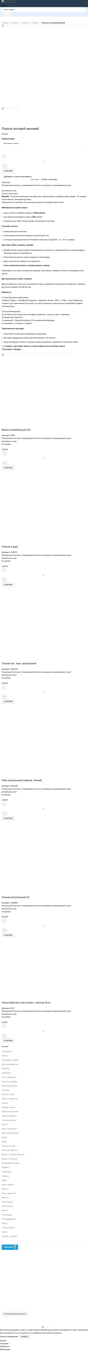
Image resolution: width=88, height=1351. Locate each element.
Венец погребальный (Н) (16, 429)
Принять (24, 1337)
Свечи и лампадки (9, 1082)
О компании (7, 1276)
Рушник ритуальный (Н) (15, 897)
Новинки (5, 1176)
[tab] (35, 180)
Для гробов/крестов (10, 1064)
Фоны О (5, 1189)
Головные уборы (9, 1120)
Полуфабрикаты (9, 1219)
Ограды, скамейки (9, 1236)
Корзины (5, 1167)
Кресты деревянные (10, 1133)
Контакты (6, 1289)
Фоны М (5, 1197)
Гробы (4, 1137)
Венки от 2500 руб (9, 1159)
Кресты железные (9, 1129)
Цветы (4, 1223)
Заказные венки (8, 1146)
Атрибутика (6, 1051)
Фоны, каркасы (8, 1185)
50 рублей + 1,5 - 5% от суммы (61, 240)
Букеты (5, 1232)
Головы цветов (8, 1228)
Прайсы (5, 1284)
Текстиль (5, 1090)
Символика (6, 1172)
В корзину (8, 171)
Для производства (9, 1086)
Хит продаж (7, 1215)
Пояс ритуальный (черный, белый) (22, 780)
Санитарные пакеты (10, 1060)
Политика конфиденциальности (15, 1314)
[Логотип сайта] (8, 2)
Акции (4, 1180)
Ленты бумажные (9, 1077)
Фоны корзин (7, 1202)
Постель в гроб (8, 1094)
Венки (4, 1142)
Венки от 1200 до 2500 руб (13, 1155)
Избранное (8, 1247)
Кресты (5, 1125)
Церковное (6, 1073)
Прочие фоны (8, 1206)
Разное (5, 1103)
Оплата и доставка (10, 1280)
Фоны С (5, 1210)
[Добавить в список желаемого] (4, 425)
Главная (5, 23)
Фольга (5, 1056)
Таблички (6, 1069)
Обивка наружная (9, 1116)
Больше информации (9, 1337)
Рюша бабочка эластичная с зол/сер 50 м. (26, 1002)
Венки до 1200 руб (9, 1150)
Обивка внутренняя (10, 1112)
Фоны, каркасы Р (9, 1193)
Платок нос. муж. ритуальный (19, 663)
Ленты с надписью (9, 1099)
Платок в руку (10, 546)
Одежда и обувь (8, 1107)
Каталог (15, 23)
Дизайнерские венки (10, 1163)
